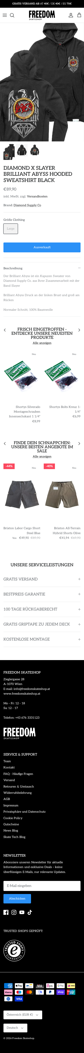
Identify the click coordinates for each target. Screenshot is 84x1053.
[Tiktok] (29, 912)
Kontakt (9, 767)
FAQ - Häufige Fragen (18, 774)
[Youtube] (21, 912)
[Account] (70, 15)
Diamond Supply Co (27, 205)
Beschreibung (12, 268)
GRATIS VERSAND (20, 579)
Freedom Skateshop (23, 1038)
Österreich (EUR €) (20, 1015)
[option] (42, 82)
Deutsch (12, 1028)
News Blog (10, 830)
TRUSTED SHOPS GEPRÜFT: (23, 931)
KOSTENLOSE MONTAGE (26, 639)
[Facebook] (5, 912)
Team (7, 761)
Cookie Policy (12, 818)
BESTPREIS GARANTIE (24, 594)
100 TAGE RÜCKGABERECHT (30, 609)
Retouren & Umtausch (18, 786)
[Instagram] (13, 912)
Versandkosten (37, 196)
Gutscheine (11, 824)
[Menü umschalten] (4, 15)
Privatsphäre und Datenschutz (24, 812)
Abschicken (17, 898)
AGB (6, 799)
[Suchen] (14, 15)
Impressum (10, 805)
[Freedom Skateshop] (42, 15)
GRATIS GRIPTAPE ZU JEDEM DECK (36, 624)
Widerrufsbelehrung (17, 793)
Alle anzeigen (42, 343)
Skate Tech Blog (14, 837)
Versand (9, 780)
